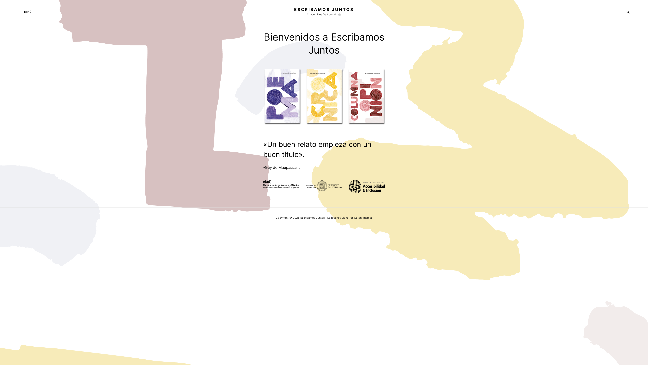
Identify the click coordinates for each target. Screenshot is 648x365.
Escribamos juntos (324, 9)
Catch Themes (363, 217)
